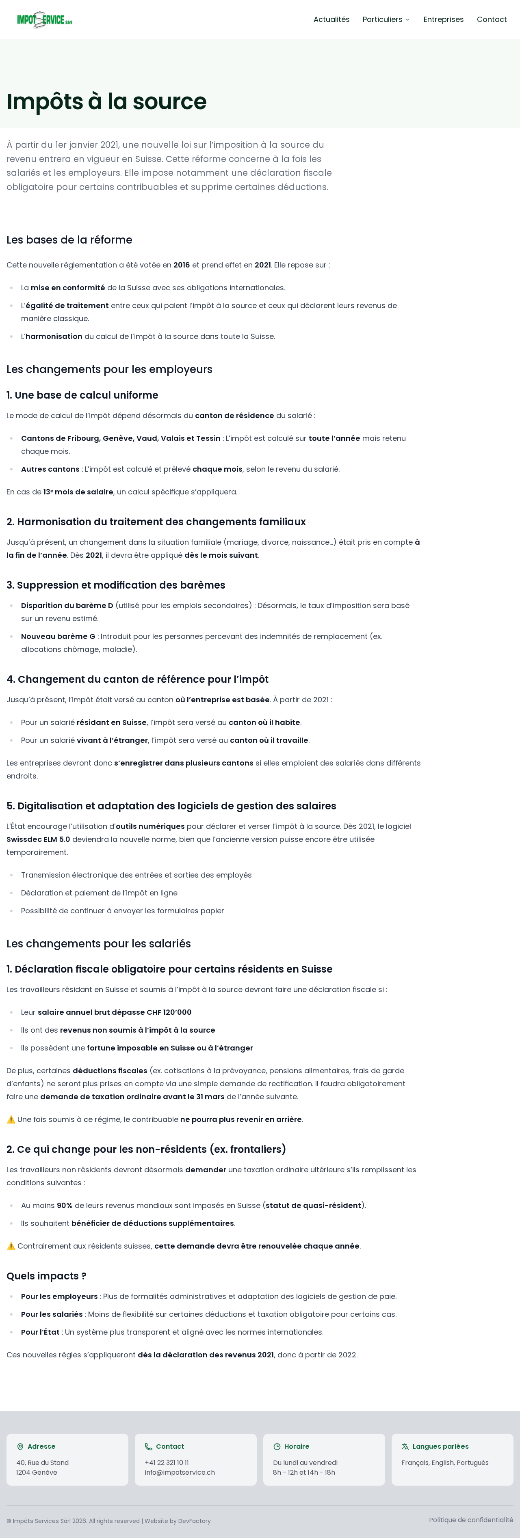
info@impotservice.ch (180, 1472)
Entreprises (444, 19)
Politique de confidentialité (471, 1520)
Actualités (332, 19)
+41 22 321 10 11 (167, 1462)
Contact (492, 19)
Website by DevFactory (178, 1521)
